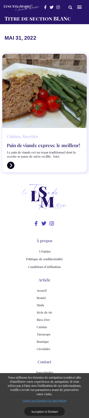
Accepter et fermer (44, 411)
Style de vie (44, 312)
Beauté (41, 298)
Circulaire (43, 349)
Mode (40, 305)
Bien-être (43, 320)
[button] (70, 7)
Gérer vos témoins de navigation (44, 400)
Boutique (43, 341)
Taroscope (44, 334)
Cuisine (42, 327)
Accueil (42, 290)
